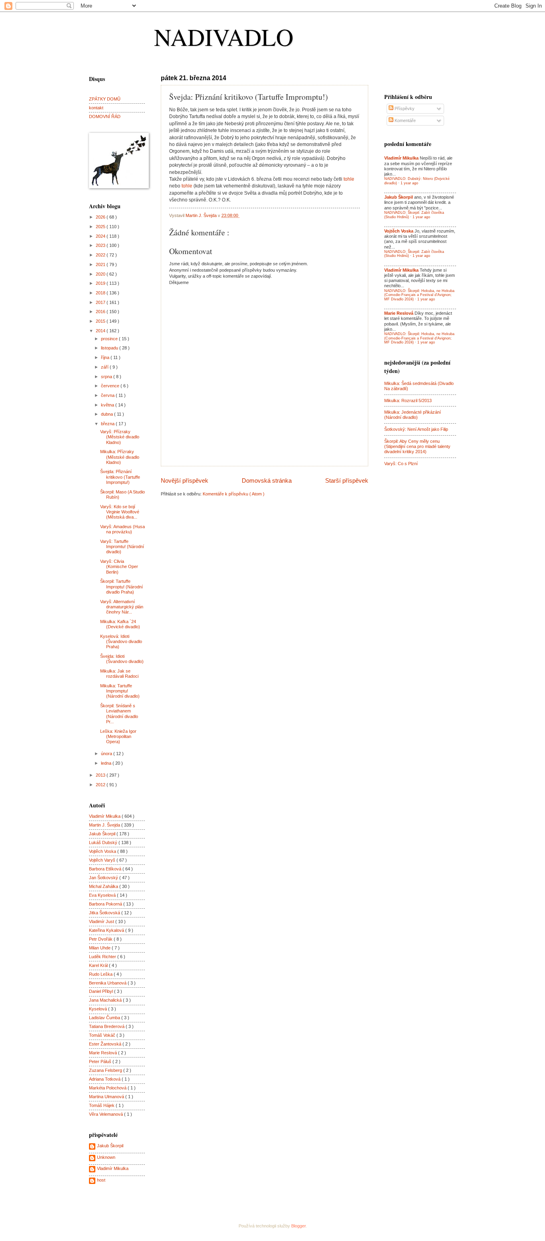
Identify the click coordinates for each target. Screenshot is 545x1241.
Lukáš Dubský (103, 842)
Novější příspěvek (184, 480)
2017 (101, 302)
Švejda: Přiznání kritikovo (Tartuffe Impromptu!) (120, 477)
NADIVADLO (223, 37)
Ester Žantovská (105, 1044)
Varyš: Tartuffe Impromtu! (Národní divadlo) (122, 546)
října (106, 357)
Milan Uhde (100, 947)
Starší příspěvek (346, 480)
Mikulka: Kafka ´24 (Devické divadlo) (120, 624)
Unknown (106, 1157)
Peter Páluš (101, 1061)
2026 (101, 217)
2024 (101, 236)
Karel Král (99, 965)
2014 (101, 330)
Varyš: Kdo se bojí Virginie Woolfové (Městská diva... (119, 512)
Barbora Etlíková (105, 868)
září (105, 367)
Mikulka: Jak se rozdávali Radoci (119, 674)
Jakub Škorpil (103, 833)
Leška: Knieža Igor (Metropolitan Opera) (118, 736)
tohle (349, 179)
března (108, 423)
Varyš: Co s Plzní (401, 463)
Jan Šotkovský (104, 877)
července (110, 385)
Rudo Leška (101, 974)
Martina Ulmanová (107, 1096)
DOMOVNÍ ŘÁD (104, 116)
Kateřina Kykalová (107, 930)
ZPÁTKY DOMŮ (104, 99)
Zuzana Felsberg (106, 1070)
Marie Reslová (103, 1052)
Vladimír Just (102, 921)
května (108, 404)
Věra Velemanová (106, 1114)
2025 (101, 226)
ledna (107, 763)
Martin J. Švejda (105, 825)
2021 (101, 264)
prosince (110, 338)
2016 (101, 311)
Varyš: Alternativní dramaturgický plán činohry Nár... (121, 607)
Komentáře (404, 120)
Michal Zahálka (104, 886)
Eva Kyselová (103, 895)
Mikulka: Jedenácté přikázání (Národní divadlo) (412, 415)
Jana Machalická (106, 1000)
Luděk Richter (103, 956)
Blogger (298, 1225)
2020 (101, 274)
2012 (101, 784)
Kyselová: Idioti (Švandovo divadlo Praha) (121, 641)
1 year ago (409, 183)
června (108, 395)
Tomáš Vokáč (103, 1035)
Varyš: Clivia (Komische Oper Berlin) (119, 566)
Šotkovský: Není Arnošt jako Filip (416, 429)
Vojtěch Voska (103, 851)
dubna (107, 414)
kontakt (96, 107)
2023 (101, 245)
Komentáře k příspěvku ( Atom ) (234, 493)
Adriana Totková (105, 1079)
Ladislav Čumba (105, 1017)
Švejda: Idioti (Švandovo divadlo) (122, 659)
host (101, 1180)
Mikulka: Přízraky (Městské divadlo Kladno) (119, 457)
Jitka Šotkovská (105, 912)
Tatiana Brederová (107, 1026)
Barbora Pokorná (106, 904)
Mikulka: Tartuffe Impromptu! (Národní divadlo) (120, 691)
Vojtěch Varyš (103, 860)
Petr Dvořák (101, 939)
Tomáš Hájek (102, 1105)
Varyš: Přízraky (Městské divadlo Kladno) (119, 437)
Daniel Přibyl (101, 991)
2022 (101, 255)
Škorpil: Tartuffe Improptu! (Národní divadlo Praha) (121, 586)
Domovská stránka (267, 480)
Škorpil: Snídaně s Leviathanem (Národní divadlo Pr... (119, 713)
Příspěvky (404, 108)
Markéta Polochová (108, 1087)
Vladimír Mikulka (105, 816)
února (107, 753)
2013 (101, 775)
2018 (101, 292)
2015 (101, 321)
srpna (107, 376)
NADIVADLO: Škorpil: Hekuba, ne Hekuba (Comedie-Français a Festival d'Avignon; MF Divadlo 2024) (419, 295)
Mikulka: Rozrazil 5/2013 (408, 400)
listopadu (110, 347)
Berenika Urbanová (108, 983)
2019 (101, 283)
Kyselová (98, 1008)
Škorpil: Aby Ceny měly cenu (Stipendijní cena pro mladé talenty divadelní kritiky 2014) (417, 446)
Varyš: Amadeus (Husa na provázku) (122, 529)
